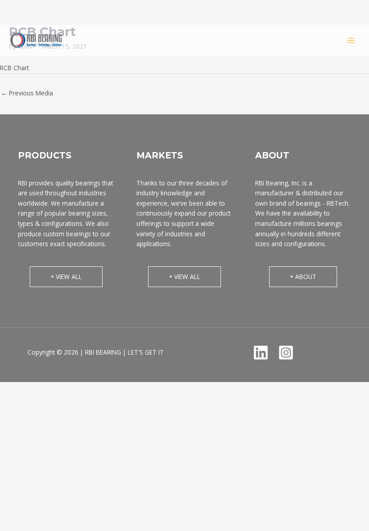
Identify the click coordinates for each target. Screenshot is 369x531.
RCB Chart (14, 67)
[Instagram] (286, 352)
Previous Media (27, 93)
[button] (66, 276)
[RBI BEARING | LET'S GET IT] (36, 40)
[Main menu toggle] (351, 40)
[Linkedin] (261, 352)
